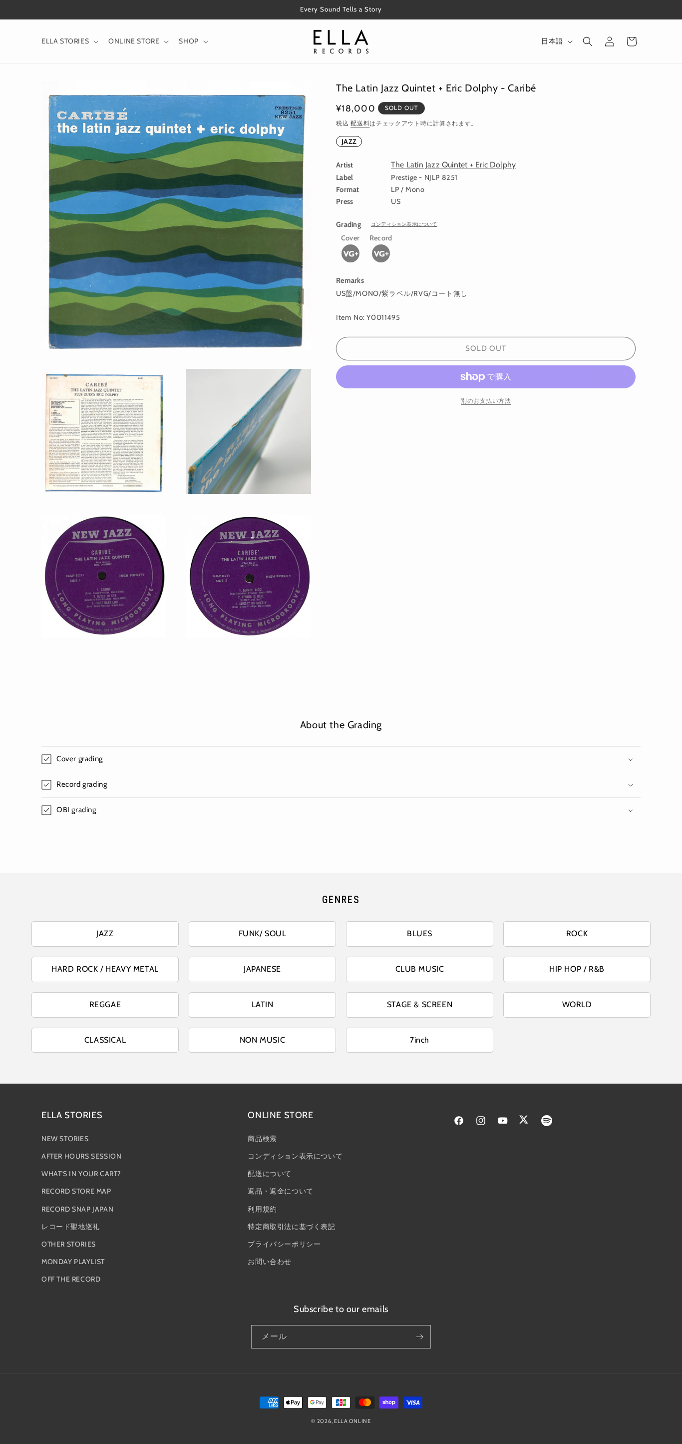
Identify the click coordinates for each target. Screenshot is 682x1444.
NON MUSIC (262, 1040)
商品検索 (262, 1138)
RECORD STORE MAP (76, 1191)
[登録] (419, 1337)
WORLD (577, 1004)
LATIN (263, 1004)
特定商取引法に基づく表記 (291, 1226)
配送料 (359, 123)
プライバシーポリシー (284, 1244)
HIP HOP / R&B (577, 969)
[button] (68, 40)
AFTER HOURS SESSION (81, 1156)
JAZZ (348, 141)
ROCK (577, 933)
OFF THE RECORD (70, 1279)
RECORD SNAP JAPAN (77, 1209)
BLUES (419, 933)
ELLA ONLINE (352, 1421)
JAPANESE (262, 969)
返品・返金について (280, 1191)
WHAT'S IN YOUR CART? (81, 1173)
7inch (419, 1040)
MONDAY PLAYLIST (73, 1261)
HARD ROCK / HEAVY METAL (105, 969)
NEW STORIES (65, 1138)
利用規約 (262, 1209)
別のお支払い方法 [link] (486, 400)
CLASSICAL (105, 1040)
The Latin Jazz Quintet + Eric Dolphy (453, 164)
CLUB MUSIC (419, 969)
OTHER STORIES (68, 1244)
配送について (270, 1173)
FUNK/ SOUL (263, 933)
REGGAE (105, 1004)
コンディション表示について (404, 224)
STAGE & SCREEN (419, 1004)
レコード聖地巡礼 (70, 1226)
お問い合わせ (270, 1261)
